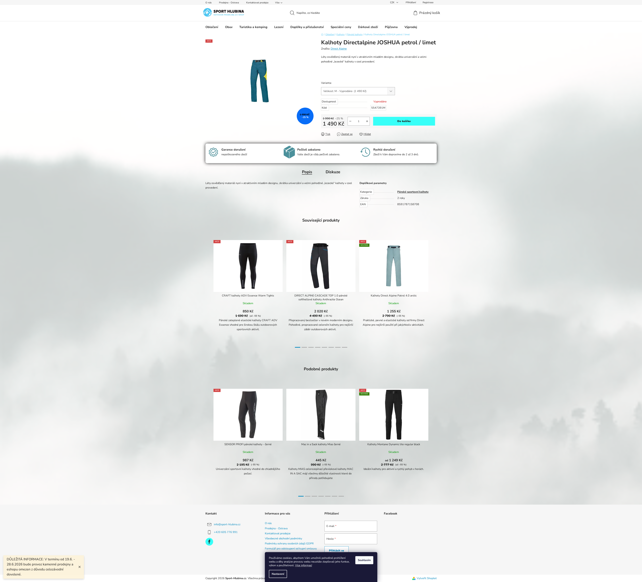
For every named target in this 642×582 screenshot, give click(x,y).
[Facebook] (209, 542)
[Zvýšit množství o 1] (367, 121)
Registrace (428, 2)
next (434, 292)
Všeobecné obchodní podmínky (283, 538)
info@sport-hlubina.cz (227, 524)
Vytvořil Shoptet (427, 578)
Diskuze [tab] (333, 172)
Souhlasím (364, 560)
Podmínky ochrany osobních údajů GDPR (289, 543)
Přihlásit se (336, 550)
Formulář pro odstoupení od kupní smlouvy (291, 548)
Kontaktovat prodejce (257, 2)
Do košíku (404, 121)
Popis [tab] (307, 172)
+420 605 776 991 (226, 532)
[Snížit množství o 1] (350, 121)
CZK (392, 2)
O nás (208, 2)
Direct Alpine (339, 49)
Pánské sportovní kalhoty (413, 192)
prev (208, 292)
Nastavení (278, 574)
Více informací (303, 565)
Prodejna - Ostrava (229, 2)
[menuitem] (212, 27)
